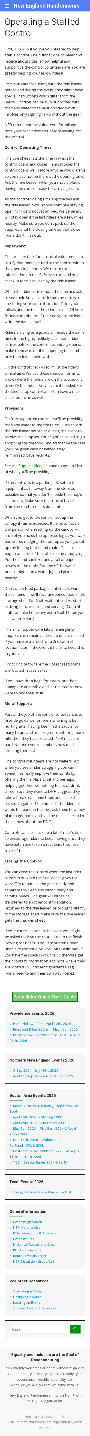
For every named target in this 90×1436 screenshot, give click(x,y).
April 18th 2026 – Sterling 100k (37, 1117)
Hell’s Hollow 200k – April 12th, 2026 (42, 1023)
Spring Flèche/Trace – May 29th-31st (42, 1192)
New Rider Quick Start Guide (45, 997)
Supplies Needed (33, 465)
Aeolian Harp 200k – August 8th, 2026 (43, 1076)
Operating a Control (28, 1291)
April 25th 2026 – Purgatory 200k (39, 1122)
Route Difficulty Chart (29, 1255)
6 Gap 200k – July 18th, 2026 (35, 1070)
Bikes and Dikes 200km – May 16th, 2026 (45, 1029)
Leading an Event (26, 1302)
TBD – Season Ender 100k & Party (40, 1162)
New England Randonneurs (47, 6)
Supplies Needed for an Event (36, 1308)
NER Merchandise (27, 1227)
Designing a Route (27, 1297)
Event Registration (27, 1222)
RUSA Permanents (27, 1250)
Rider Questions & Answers (34, 1233)
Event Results (23, 1238)
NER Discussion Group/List (33, 1261)
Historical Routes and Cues (34, 1244)
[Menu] (9, 5)
